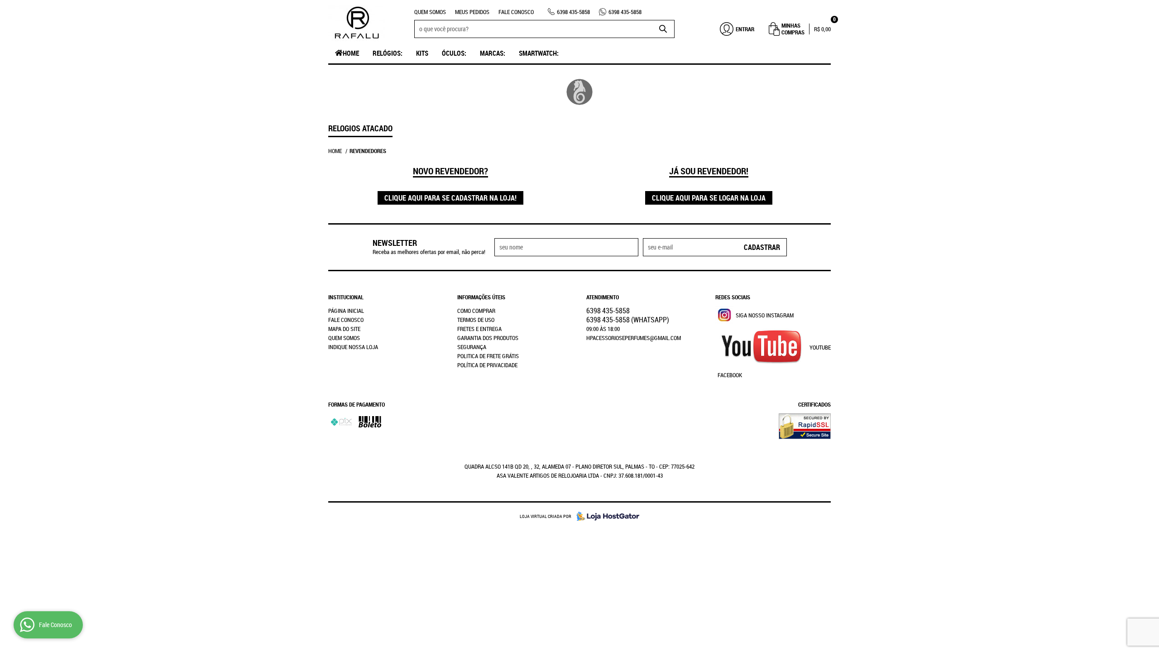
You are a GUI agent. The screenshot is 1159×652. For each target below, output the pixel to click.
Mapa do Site (344, 329)
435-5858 (573, 12)
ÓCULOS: (454, 53)
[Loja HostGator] (605, 516)
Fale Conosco (516, 12)
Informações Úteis (481, 297)
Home (351, 53)
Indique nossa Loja (353, 347)
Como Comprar (476, 311)
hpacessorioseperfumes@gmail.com (633, 338)
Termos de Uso (475, 320)
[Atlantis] (580, 92)
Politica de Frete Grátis (488, 356)
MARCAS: (492, 53)
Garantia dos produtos (487, 338)
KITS (422, 53)
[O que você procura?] (663, 29)
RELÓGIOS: (387, 53)
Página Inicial (346, 311)
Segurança (471, 347)
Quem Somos (430, 12)
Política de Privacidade (487, 365)
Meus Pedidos (472, 12)
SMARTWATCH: (539, 53)
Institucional (346, 297)
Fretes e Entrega (479, 329)
